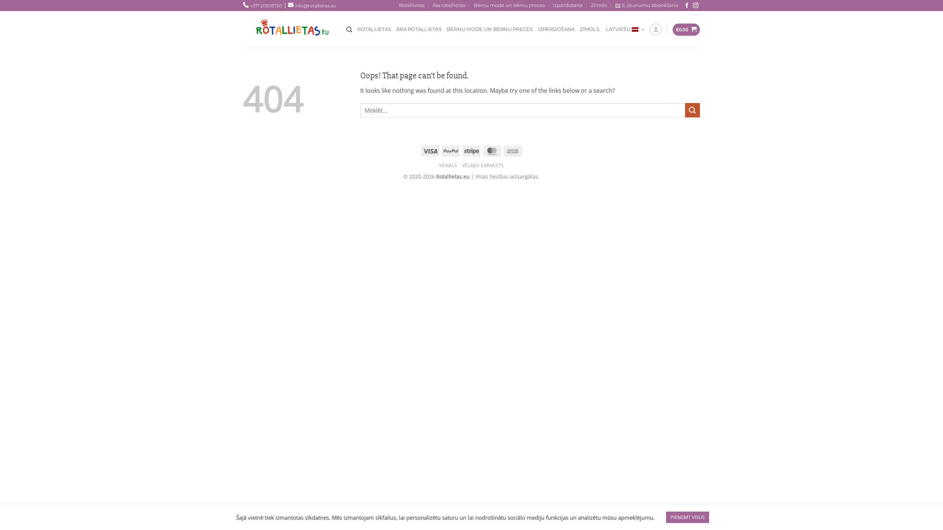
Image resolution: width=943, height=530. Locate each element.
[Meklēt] (349, 29)
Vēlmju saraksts (483, 165)
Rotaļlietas (411, 5)
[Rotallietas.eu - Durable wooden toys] (298, 29)
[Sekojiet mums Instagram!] (695, 6)
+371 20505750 (266, 5)
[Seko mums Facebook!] (687, 6)
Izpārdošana (568, 5)
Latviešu (618, 29)
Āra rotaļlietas (448, 5)
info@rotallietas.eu (315, 5)
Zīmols (599, 5)
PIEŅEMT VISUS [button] (687, 517)
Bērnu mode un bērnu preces (509, 5)
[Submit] (692, 110)
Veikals (448, 165)
